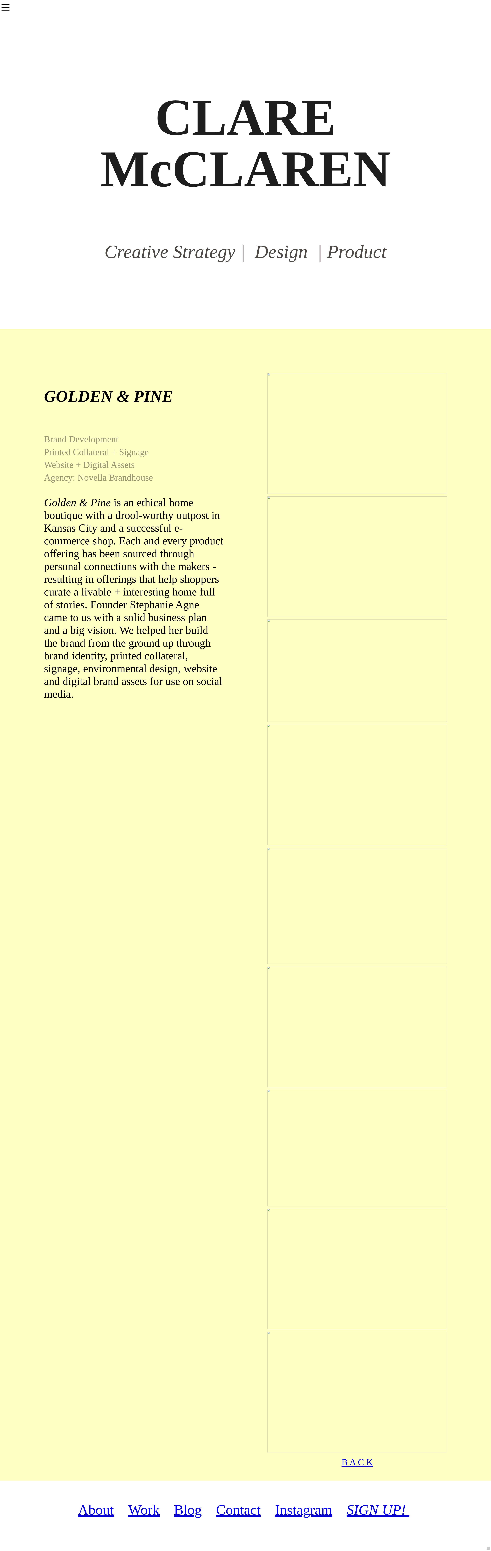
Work (144, 1510)
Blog (188, 1510)
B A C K (357, 1462)
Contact (238, 1510)
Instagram (303, 1510)
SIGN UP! (378, 1510)
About (96, 1510)
